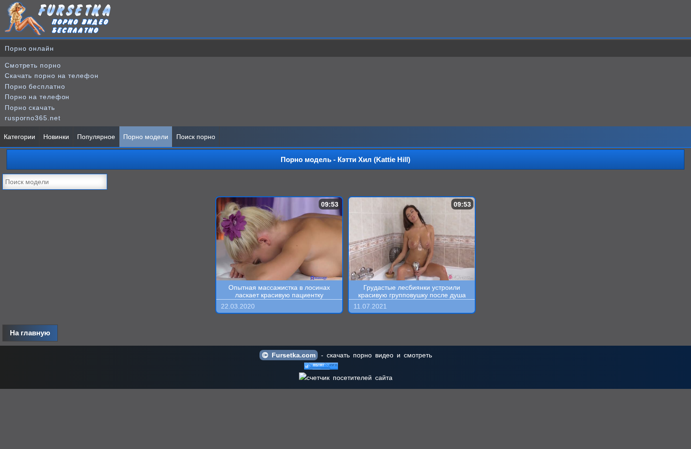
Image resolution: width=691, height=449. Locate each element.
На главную (30, 333)
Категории (19, 136)
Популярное (96, 136)
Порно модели (145, 136)
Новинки (56, 136)
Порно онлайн (29, 48)
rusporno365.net (33, 118)
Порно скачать (30, 107)
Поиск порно (195, 136)
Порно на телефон (37, 97)
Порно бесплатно (35, 86)
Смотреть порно (33, 65)
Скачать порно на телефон (52, 75)
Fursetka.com (291, 355)
